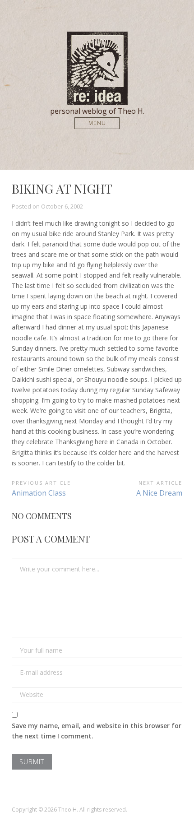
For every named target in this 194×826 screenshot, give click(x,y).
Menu (97, 123)
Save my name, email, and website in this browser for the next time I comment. (96, 730)
